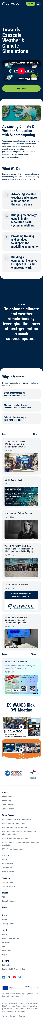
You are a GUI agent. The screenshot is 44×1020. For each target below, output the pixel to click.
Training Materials (9, 886)
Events (5, 915)
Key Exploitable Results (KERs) (13, 969)
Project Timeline (8, 797)
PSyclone (5, 954)
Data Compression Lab (10, 938)
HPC (8, 690)
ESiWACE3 (16, 690)
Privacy (13, 1016)
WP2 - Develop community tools (13, 823)
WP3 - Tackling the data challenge (14, 827)
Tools (4, 930)
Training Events (8, 882)
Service (5, 855)
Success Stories (8, 872)
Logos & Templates (9, 901)
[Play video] (21, 727)
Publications (6, 965)
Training (6, 878)
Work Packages (9, 815)
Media (5, 892)
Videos (4, 897)
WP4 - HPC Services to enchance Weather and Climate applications (19, 832)
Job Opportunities (8, 809)
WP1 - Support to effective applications (16, 819)
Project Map (6, 801)
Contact (30, 4)
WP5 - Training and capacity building (15, 838)
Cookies (22, 1016)
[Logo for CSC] (30, 773)
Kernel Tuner (7, 950)
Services (5, 860)
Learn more (21, 88)
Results (5, 961)
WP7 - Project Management (12, 849)
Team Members (8, 805)
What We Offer (7, 864)
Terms (4, 1016)
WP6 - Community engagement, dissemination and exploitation (20, 843)
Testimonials (7, 868)
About (5, 792)
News (4, 907)
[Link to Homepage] (10, 4)
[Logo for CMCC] (10, 773)
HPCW (4, 934)
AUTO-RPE (6, 942)
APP (3, 946)
